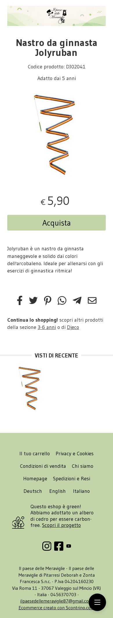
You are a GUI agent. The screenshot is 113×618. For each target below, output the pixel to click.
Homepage (35, 478)
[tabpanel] (56, 134)
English (57, 491)
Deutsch (32, 491)
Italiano (81, 491)
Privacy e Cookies (75, 453)
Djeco (73, 327)
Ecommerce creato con (57, 607)
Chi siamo (82, 466)
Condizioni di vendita (43, 466)
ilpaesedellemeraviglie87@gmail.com (56, 601)
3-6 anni (47, 327)
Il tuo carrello (34, 453)
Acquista (56, 223)
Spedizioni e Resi (71, 478)
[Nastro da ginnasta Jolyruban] (56, 134)
